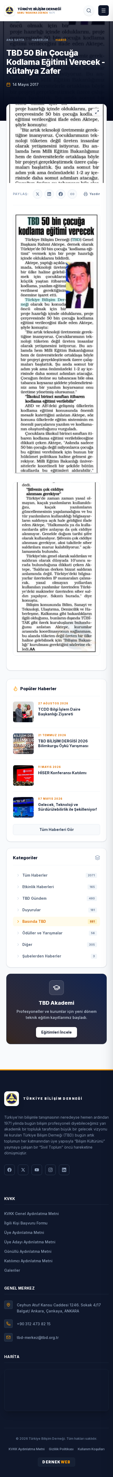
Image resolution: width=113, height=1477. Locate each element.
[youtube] (37, 1170)
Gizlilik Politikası (61, 1449)
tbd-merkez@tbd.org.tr (38, 1337)
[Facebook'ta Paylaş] (60, 194)
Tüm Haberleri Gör (56, 829)
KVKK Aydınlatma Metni (27, 1449)
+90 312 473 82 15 (33, 1324)
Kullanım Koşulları (91, 1449)
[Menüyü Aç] (103, 10)
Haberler (40, 39)
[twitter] (23, 1170)
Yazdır (94, 194)
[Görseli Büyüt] (97, 112)
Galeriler (12, 1270)
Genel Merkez (19, 1288)
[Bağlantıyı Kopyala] (72, 194)
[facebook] (9, 1170)
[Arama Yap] (89, 10)
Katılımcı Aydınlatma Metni (28, 1261)
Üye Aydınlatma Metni (24, 1232)
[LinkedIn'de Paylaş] (49, 194)
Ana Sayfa (15, 39)
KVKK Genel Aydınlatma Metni (31, 1213)
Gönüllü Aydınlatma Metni (28, 1251)
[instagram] (50, 1170)
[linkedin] (64, 1170)
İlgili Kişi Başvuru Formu (26, 1223)
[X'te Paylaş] (37, 194)
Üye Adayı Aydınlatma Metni (29, 1242)
